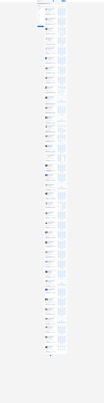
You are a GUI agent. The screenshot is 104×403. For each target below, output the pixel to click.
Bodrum (49, 147)
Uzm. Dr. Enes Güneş (50, 326)
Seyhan (49, 319)
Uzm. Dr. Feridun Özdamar (51, 251)
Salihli (49, 347)
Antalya (48, 29)
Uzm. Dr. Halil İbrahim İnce (51, 18)
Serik (49, 68)
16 (56, 355)
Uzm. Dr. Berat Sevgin (50, 184)
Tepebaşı (50, 290)
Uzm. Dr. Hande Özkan (50, 135)
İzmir (48, 118)
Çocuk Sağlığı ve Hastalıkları (50, 9)
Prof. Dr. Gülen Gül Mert (51, 96)
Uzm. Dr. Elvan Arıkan (50, 28)
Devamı (48, 12)
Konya (48, 108)
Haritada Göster (54, 33)
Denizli (48, 223)
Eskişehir (48, 290)
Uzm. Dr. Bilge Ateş (50, 212)
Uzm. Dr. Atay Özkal (50, 346)
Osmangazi (50, 185)
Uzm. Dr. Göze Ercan (50, 77)
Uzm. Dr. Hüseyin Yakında (51, 57)
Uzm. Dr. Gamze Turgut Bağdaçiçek (51, 117)
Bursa (48, 185)
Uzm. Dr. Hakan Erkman (51, 318)
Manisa (48, 347)
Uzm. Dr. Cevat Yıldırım (51, 336)
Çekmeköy (50, 262)
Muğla (48, 78)
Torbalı (49, 252)
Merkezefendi (50, 223)
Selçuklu (49, 108)
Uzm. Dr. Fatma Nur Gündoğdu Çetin (50, 145)
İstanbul (48, 262)
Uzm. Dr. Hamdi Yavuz (50, 67)
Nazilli (49, 156)
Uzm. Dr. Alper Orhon (50, 261)
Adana (48, 319)
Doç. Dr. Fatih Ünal (50, 241)
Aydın (48, 156)
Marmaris (50, 78)
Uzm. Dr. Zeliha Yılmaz (50, 202)
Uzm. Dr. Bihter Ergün (50, 308)
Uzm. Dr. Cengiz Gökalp (51, 174)
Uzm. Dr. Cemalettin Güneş (51, 280)
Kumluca (50, 29)
